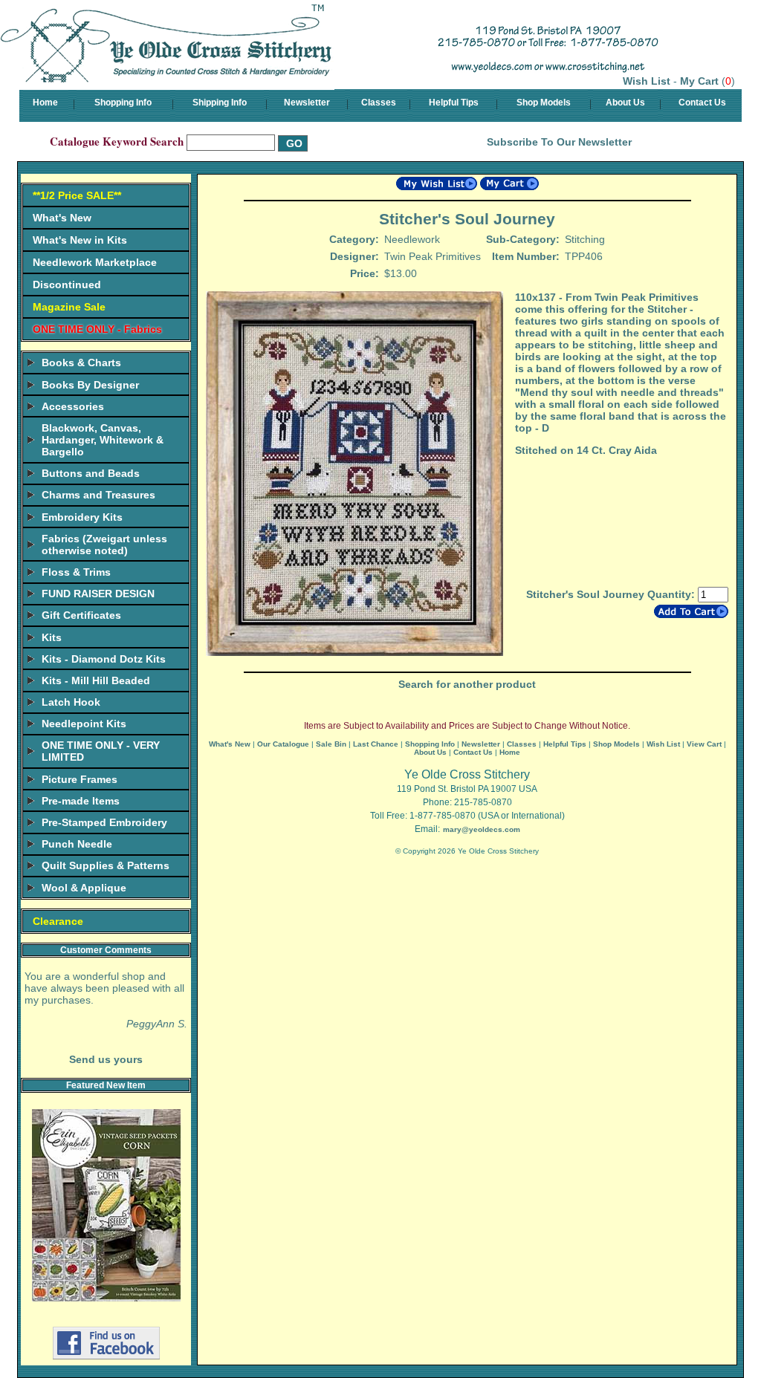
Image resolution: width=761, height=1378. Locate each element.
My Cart (699, 81)
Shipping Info (219, 102)
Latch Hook (71, 702)
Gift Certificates (81, 615)
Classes (378, 102)
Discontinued (67, 284)
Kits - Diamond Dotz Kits (104, 659)
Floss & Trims (76, 572)
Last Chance (375, 744)
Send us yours (106, 1059)
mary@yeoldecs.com (481, 829)
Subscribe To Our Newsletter (559, 142)
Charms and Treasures (98, 495)
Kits (52, 637)
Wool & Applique (84, 888)
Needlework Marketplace (95, 262)
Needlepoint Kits (84, 723)
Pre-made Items (81, 801)
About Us (625, 102)
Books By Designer (90, 385)
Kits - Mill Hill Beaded (96, 680)
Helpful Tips (454, 102)
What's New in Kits (80, 240)
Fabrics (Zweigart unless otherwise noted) (104, 544)
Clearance (58, 921)
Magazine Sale (69, 307)
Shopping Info (123, 102)
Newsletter (307, 102)
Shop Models (543, 102)
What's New (62, 218)
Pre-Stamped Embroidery (104, 822)
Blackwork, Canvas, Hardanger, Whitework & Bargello (102, 440)
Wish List (646, 81)
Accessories (73, 406)
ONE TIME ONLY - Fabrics (97, 329)
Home (45, 102)
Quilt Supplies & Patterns (105, 865)
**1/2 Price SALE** (77, 195)
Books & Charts (81, 362)
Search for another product (467, 684)
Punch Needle (77, 844)
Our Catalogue (283, 744)
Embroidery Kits (82, 517)
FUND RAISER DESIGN (98, 593)
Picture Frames (79, 779)
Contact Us (702, 102)
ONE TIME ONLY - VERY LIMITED (101, 751)
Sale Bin (331, 744)
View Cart (704, 744)
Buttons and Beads (91, 473)
